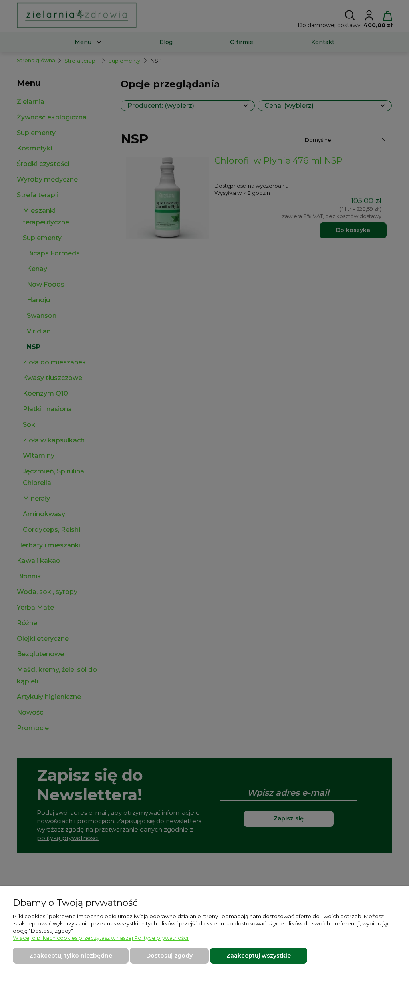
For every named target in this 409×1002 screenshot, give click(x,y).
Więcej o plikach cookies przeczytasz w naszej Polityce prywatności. (101, 938)
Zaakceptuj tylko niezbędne (70, 955)
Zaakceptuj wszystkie (258, 955)
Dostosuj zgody (169, 955)
